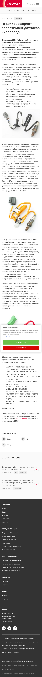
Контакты (5, 522)
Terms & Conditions (8, 669)
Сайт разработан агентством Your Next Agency (18, 673)
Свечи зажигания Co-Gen (10, 550)
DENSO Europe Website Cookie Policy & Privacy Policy (19, 665)
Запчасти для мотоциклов (11, 564)
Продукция (18, 18)
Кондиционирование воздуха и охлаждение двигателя (21, 642)
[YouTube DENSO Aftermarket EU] (4, 628)
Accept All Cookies (21, 342)
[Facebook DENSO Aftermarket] (15, 628)
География (5, 519)
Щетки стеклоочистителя (10, 652)
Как (16, 472)
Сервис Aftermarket (8, 536)
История (5, 515)
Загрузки (5, 585)
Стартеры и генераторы (26, 649)
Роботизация (6, 543)
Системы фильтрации (9, 649)
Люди (4, 512)
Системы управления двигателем (13, 645)
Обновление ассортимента (11, 571)
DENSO (11, 3)
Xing (9, 445)
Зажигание (5, 638)
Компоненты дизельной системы (22, 638)
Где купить (5, 581)
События (5, 599)
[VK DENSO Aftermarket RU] (9, 628)
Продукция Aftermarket (10, 533)
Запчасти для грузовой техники (13, 567)
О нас (4, 509)
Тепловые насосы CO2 (9, 540)
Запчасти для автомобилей (11, 560)
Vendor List (7, 337)
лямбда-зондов (21, 418)
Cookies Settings (21, 347)
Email (9, 439)
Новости (4, 595)
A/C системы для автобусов (11, 546)
